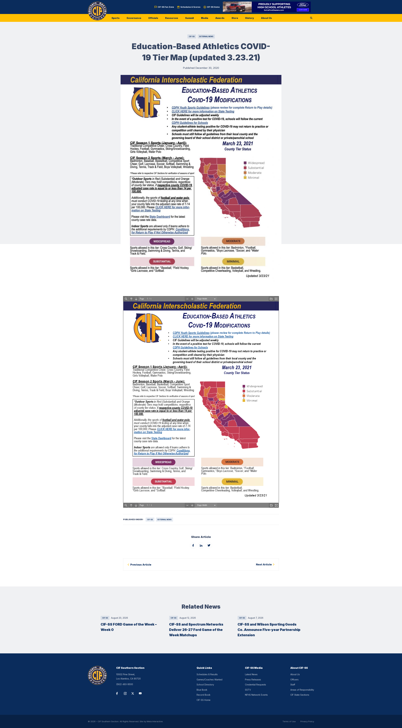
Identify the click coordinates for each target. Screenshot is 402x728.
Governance (134, 18)
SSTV (248, 689)
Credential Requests (255, 684)
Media (204, 18)
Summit (189, 18)
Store (234, 18)
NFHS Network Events (256, 694)
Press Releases (253, 679)
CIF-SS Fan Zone (166, 7)
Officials (153, 18)
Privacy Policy (307, 721)
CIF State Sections (299, 694)
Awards (219, 18)
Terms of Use (289, 721)
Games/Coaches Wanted (209, 679)
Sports (115, 18)
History (249, 18)
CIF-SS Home (213, 7)
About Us (266, 18)
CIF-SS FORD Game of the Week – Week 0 (129, 627)
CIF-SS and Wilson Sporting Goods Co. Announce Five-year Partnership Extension (269, 629)
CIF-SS (192, 36)
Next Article (264, 564)
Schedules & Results (207, 674)
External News (206, 36)
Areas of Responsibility (302, 689)
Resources (171, 18)
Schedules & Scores (190, 7)
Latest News (251, 674)
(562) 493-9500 (124, 684)
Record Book (203, 694)
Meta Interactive (155, 721)
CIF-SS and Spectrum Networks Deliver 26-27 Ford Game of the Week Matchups (196, 629)
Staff (292, 684)
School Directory (205, 684)
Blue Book (202, 689)
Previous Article (140, 564)
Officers (294, 679)
